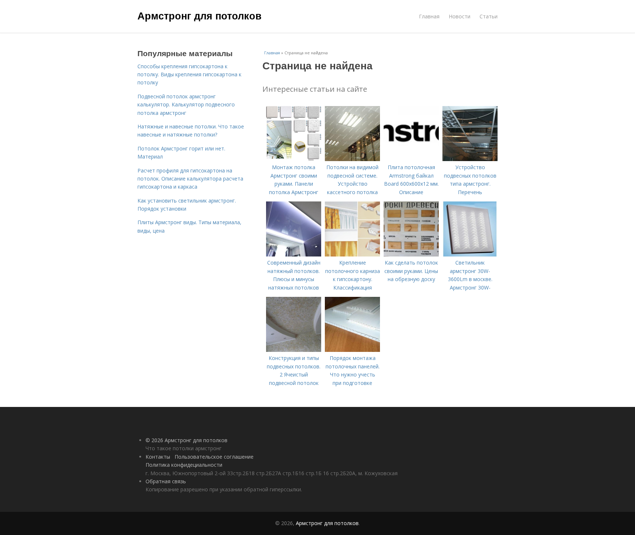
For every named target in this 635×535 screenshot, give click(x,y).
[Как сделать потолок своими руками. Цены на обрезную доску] (411, 254)
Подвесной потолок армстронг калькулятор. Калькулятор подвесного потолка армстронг (186, 104)
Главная (429, 16)
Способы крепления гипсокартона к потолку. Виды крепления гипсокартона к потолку (189, 74)
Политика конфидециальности (184, 464)
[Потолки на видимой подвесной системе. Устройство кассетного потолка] (352, 159)
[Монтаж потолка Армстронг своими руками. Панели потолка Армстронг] (293, 159)
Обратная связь (166, 481)
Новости (459, 16)
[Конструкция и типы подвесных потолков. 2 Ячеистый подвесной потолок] (293, 349)
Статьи (489, 16)
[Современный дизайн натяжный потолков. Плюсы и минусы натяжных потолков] (293, 254)
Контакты (158, 456)
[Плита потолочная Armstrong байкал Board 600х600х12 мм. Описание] (411, 159)
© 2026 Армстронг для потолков (186, 440)
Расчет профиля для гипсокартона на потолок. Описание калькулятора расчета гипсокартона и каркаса (190, 178)
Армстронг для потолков (199, 15)
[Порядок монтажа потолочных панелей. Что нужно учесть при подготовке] (352, 349)
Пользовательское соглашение (214, 456)
